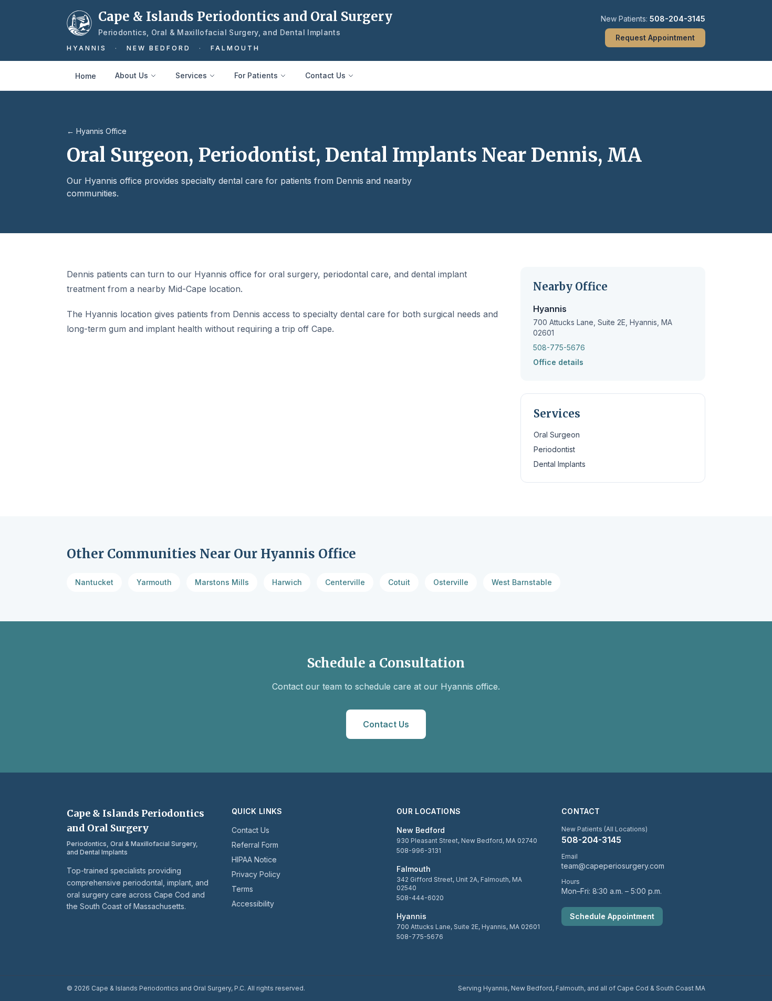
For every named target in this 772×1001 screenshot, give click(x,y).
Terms (242, 888)
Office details (558, 362)
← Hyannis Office (97, 131)
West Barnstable (522, 582)
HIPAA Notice (254, 859)
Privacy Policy (256, 874)
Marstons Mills (222, 582)
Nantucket (94, 582)
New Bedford (159, 48)
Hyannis (87, 48)
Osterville (450, 582)
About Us (131, 75)
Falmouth (235, 48)
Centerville (345, 582)
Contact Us (325, 75)
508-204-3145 (677, 18)
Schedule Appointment (612, 916)
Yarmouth (154, 582)
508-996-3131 (419, 850)
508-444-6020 (420, 898)
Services (191, 75)
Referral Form (255, 844)
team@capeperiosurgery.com (612, 865)
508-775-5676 (559, 347)
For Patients (256, 75)
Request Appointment (655, 37)
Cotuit (399, 582)
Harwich (287, 582)
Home (85, 75)
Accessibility (253, 903)
